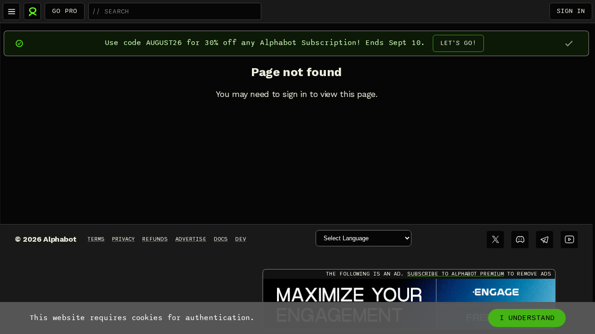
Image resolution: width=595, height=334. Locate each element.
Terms (96, 239)
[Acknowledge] (568, 43)
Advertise (190, 239)
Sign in (571, 11)
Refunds (155, 239)
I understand (527, 317)
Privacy (123, 239)
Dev (240, 239)
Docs (221, 239)
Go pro (64, 11)
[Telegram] (544, 239)
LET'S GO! (458, 43)
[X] (495, 239)
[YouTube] (569, 239)
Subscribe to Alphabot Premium (455, 273)
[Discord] (520, 239)
